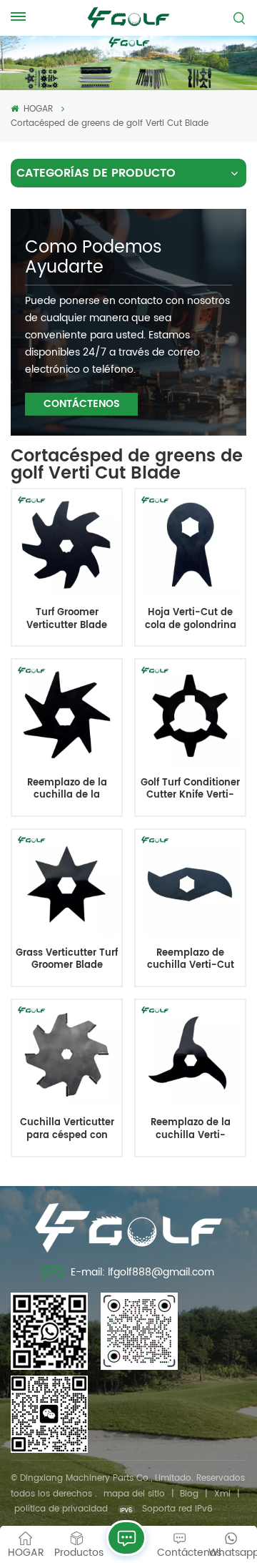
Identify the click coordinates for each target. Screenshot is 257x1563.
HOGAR (37, 109)
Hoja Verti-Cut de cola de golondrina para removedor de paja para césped (190, 619)
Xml (222, 1494)
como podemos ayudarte (93, 257)
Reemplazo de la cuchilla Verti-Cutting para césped (191, 1129)
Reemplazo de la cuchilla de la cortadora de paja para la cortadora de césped (67, 789)
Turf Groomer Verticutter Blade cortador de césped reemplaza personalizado (67, 619)
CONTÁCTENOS (82, 404)
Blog (189, 1494)
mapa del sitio (134, 1494)
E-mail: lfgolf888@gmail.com (142, 1272)
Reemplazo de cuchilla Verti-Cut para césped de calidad (190, 959)
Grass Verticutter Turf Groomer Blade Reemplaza (67, 959)
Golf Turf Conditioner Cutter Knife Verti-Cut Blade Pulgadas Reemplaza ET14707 (190, 789)
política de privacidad (61, 1509)
